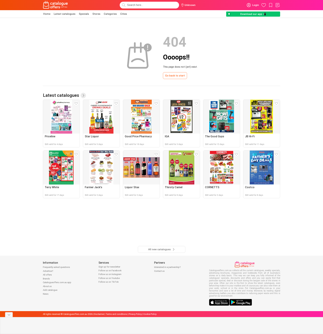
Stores (96, 13)
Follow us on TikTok (109, 282)
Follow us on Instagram (110, 274)
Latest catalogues (64, 13)
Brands (46, 278)
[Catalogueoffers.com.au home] (55, 5)
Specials (84, 13)
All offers (47, 274)
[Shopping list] (277, 5)
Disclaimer (99, 314)
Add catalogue (50, 290)
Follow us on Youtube (109, 278)
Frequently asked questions (56, 267)
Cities (123, 13)
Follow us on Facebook (110, 270)
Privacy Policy (135, 314)
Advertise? (48, 271)
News (45, 294)
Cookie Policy (149, 314)
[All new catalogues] (83, 95)
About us (47, 286)
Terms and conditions (116, 314)
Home (46, 13)
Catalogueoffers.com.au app (57, 282)
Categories (110, 13)
